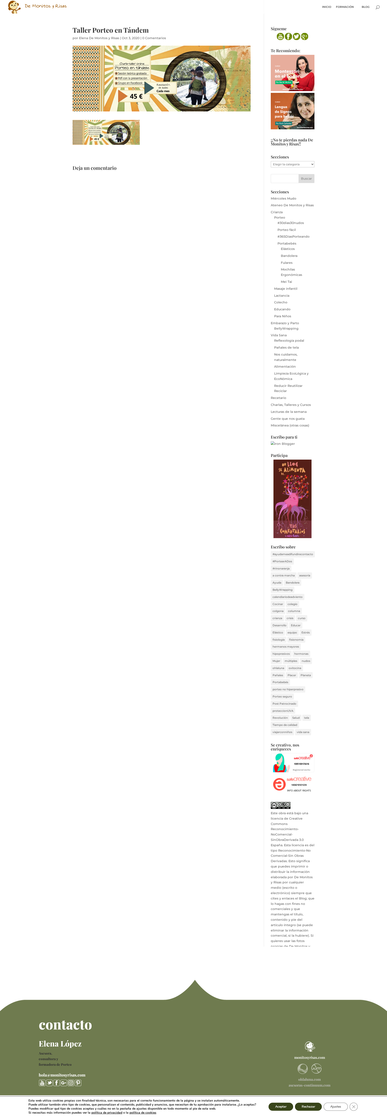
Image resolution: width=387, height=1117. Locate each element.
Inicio (326, 7)
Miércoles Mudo (283, 198)
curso (301, 618)
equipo (292, 632)
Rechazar (308, 1106)
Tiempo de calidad (285, 725)
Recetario (278, 398)
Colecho (280, 302)
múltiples (291, 661)
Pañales (278, 675)
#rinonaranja (281, 568)
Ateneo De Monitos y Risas (292, 205)
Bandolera (289, 256)
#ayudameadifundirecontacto (293, 554)
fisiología (279, 639)
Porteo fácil (286, 230)
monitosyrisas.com (309, 1057)
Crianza (277, 212)
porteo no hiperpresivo (288, 689)
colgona (278, 611)
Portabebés (286, 243)
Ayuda (277, 582)
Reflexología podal (289, 341)
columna (294, 611)
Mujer (276, 661)
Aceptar (280, 1106)
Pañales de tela (286, 347)
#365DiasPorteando (293, 236)
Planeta (306, 675)
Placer (292, 675)
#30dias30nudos (290, 223)
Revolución (280, 717)
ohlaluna (278, 668)
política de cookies (142, 1113)
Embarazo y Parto (285, 323)
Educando (282, 309)
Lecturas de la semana (289, 412)
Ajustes (335, 1106)
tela (306, 717)
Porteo (279, 217)
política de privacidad (106, 1113)
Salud (296, 717)
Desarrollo (279, 625)
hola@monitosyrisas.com (62, 1075)
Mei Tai (286, 282)
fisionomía (296, 639)
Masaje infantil (285, 289)
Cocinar (278, 604)
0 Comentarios (154, 38)
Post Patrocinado (284, 703)
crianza (277, 618)
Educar (296, 625)
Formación (345, 7)
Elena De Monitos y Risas (99, 38)
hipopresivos (281, 653)
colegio (292, 604)
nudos (306, 661)
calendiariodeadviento (288, 597)
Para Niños (282, 316)
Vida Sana (279, 335)
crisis (290, 618)
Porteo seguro (282, 696)
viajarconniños (282, 732)
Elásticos (288, 249)
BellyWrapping (286, 328)
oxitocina (295, 668)
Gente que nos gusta (288, 419)
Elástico (278, 632)
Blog (366, 7)
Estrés (305, 632)
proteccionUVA (283, 710)
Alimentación (285, 367)
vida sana (303, 732)
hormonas (301, 653)
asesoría (304, 575)
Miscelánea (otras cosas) (290, 425)
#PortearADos (282, 561)
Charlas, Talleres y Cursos (291, 405)
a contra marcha (284, 575)
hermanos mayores (286, 646)
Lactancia (281, 296)
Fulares (286, 263)
